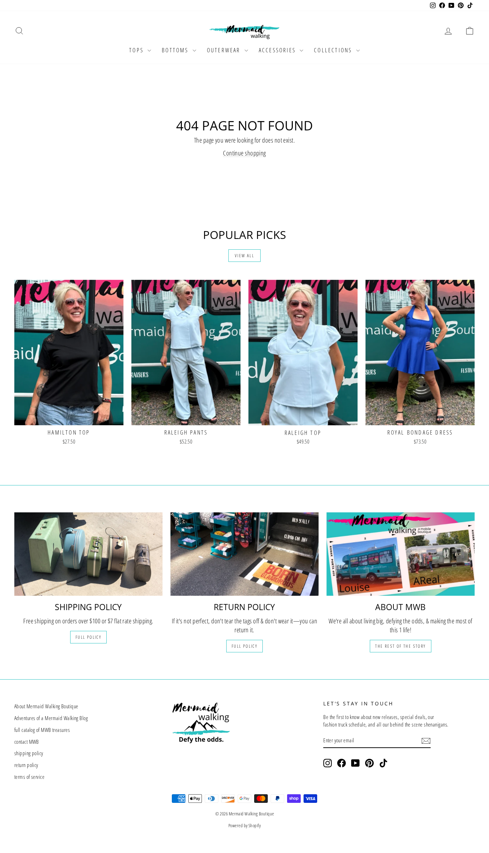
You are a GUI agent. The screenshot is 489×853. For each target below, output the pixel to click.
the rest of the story (400, 646)
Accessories (278, 50)
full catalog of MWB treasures (42, 729)
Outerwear (225, 50)
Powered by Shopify (244, 825)
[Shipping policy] (88, 554)
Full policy (88, 637)
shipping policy (28, 753)
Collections (334, 50)
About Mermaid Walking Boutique (46, 706)
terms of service (29, 776)
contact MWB (26, 741)
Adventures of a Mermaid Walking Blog (51, 718)
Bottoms (176, 50)
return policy (26, 764)
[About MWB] (400, 554)
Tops (137, 50)
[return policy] (244, 554)
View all (244, 256)
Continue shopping (244, 153)
